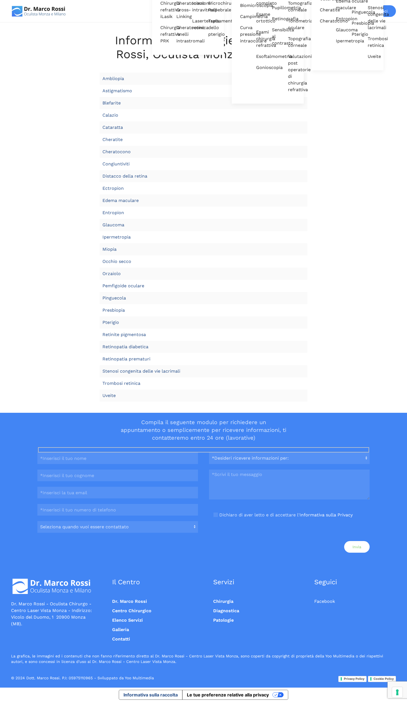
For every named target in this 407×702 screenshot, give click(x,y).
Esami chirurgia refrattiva (260, 38)
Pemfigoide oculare (123, 285)
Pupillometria (276, 7)
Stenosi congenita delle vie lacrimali (371, 17)
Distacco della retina (124, 176)
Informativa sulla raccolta (150, 695)
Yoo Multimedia (139, 678)
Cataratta (112, 127)
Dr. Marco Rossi (129, 601)
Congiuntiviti (116, 163)
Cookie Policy (383, 679)
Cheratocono (324, 21)
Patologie (223, 620)
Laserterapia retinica (196, 24)
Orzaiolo (111, 273)
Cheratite (324, 9)
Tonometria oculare (292, 24)
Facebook (324, 601)
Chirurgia (223, 601)
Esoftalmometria (260, 56)
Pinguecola (355, 12)
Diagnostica (226, 610)
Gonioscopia (260, 67)
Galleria (120, 629)
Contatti (121, 639)
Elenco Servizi (127, 620)
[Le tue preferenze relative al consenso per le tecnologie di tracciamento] (397, 692)
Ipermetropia (340, 40)
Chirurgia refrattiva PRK (164, 34)
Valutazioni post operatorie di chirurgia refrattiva (292, 73)
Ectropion (113, 188)
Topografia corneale (292, 42)
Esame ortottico (260, 18)
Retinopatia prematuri (126, 359)
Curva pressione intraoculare (244, 34)
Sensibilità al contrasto (276, 36)
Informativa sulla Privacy (326, 514)
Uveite (371, 56)
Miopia (109, 249)
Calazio (110, 115)
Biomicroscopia (244, 5)
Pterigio (355, 34)
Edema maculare (120, 200)
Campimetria (244, 16)
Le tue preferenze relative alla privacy (228, 695)
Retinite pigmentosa (124, 334)
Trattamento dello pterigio (212, 27)
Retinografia (276, 18)
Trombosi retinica (371, 42)
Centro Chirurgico (131, 610)
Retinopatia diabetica (125, 346)
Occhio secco (116, 261)
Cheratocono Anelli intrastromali (180, 34)
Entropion (340, 18)
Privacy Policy (354, 679)
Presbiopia (355, 23)
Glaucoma (340, 29)
